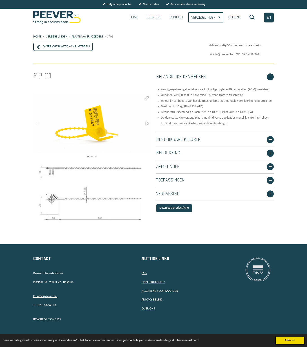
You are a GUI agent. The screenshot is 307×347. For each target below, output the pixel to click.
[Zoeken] (252, 17)
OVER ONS (148, 308)
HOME (37, 36)
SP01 (110, 36)
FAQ (144, 273)
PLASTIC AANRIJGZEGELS (87, 36)
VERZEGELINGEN (56, 36)
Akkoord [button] (290, 340)
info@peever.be (45, 296)
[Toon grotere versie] (92, 194)
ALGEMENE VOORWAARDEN (160, 291)
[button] (146, 98)
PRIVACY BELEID (152, 299)
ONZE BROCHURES (153, 282)
